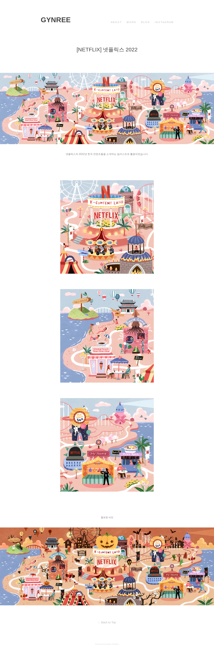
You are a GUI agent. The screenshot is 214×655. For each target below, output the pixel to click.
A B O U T (116, 22)
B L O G (145, 22)
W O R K (131, 22)
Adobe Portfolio (112, 644)
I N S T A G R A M (164, 22)
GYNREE (56, 20)
